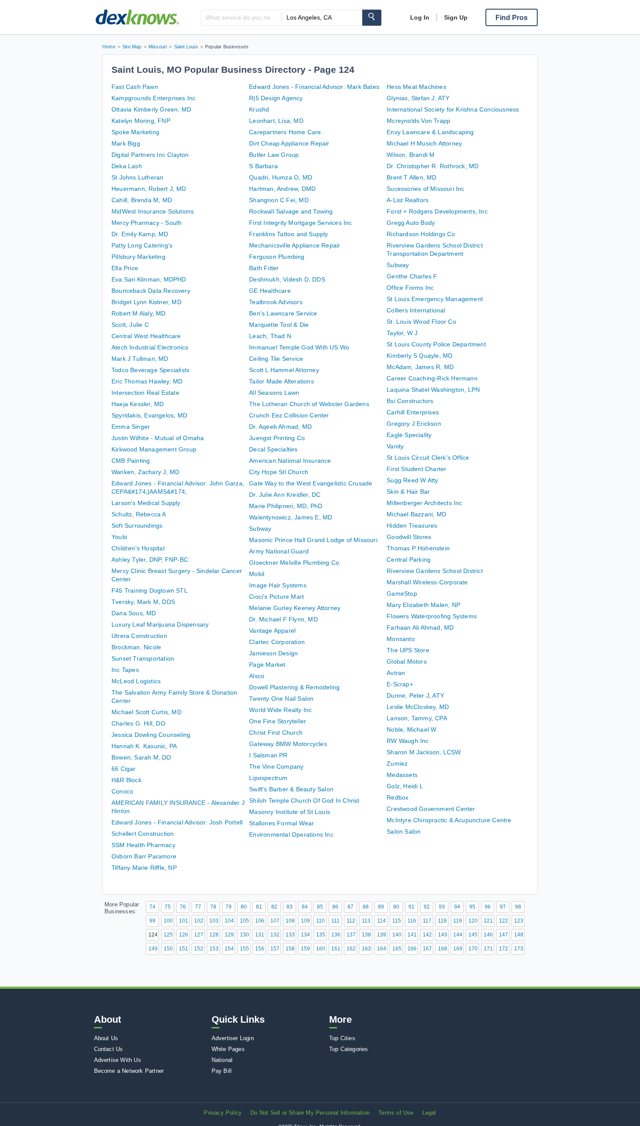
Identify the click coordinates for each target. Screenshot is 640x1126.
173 (518, 949)
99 (152, 921)
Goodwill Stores (409, 536)
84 (305, 907)
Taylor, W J (402, 332)
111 (335, 921)
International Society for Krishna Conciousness (453, 109)
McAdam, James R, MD (420, 366)
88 (366, 907)
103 (214, 921)
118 (442, 921)
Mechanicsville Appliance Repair (294, 245)
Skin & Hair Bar (408, 491)
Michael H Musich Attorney (424, 143)
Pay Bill (222, 1071)
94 (457, 907)
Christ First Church (276, 732)
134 (305, 935)
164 (381, 949)
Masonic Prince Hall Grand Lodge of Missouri (313, 539)
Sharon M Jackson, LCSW (424, 752)
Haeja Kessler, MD (137, 403)
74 (152, 907)
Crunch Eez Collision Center (289, 415)
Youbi (119, 536)
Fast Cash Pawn (134, 86)
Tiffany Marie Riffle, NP (144, 867)
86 (335, 907)
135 (320, 935)
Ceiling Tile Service (276, 358)
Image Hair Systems (278, 585)
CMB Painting (130, 460)
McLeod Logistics (136, 681)
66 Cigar (123, 768)
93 (442, 907)
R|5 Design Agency (276, 98)
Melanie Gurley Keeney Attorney (294, 607)
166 (412, 949)
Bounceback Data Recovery (150, 290)
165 (396, 949)
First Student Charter (416, 468)
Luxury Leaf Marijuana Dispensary (160, 624)
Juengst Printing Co (277, 437)
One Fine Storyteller (277, 721)
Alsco (256, 675)
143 (442, 935)
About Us (106, 1038)
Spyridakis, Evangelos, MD (149, 415)
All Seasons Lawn (274, 392)
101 (183, 921)
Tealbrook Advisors (276, 301)
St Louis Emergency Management (435, 298)
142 (427, 935)
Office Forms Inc (410, 287)
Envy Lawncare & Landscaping (430, 132)
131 (259, 935)
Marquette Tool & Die (279, 324)
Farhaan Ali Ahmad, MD (420, 627)
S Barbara (263, 166)
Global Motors (407, 661)
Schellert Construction (142, 833)
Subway (260, 528)
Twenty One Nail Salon (281, 698)
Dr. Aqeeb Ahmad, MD (280, 426)
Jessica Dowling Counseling (150, 734)
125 (168, 935)
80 (244, 907)
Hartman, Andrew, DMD (282, 188)
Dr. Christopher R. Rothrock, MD (432, 166)
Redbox (397, 797)
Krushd (259, 109)
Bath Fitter (264, 268)
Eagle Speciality (409, 434)
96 (488, 907)
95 (472, 907)
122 (503, 921)
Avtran (396, 672)
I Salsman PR (268, 755)
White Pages (228, 1049)
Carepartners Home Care (285, 132)
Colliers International (416, 310)
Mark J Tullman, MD (139, 358)
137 (351, 935)
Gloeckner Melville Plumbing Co (294, 562)
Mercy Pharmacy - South (146, 222)
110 (320, 921)
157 (275, 949)
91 (411, 907)
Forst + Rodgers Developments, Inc (437, 211)
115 (396, 921)
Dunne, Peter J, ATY (415, 695)
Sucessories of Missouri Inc (425, 188)
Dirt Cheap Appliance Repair (289, 143)
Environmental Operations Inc (291, 834)
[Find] (371, 18)
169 (457, 949)
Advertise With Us (117, 1060)
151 (183, 949)
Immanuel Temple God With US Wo (299, 347)
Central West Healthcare (146, 335)
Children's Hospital (138, 548)
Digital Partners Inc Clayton (150, 154)
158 (290, 949)
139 (381, 935)
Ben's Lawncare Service (283, 313)
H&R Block (126, 780)
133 (290, 935)
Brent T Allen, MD (411, 177)
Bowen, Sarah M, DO (141, 757)
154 (229, 949)
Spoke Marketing (135, 132)
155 (244, 949)
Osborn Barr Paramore (143, 856)
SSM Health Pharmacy (143, 844)
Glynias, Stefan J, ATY (418, 98)
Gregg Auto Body (411, 222)
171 (488, 949)
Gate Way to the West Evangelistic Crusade (310, 483)
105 (244, 921)
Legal (429, 1112)
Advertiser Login (233, 1038)
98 (518, 907)
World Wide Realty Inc (280, 709)
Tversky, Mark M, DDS (143, 601)
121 (488, 921)
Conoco (122, 791)
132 (275, 935)
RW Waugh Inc (407, 740)
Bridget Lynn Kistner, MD (146, 301)
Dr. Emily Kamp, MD (139, 234)
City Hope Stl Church (278, 471)
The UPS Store (408, 650)
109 (305, 921)
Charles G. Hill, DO (138, 723)
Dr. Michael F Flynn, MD (283, 619)
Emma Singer (130, 426)
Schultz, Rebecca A (138, 514)
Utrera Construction (139, 635)
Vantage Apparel (272, 630)
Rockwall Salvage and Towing (291, 211)
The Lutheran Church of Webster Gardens (309, 403)
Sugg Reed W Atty (412, 480)
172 (503, 949)
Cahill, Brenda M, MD (141, 200)
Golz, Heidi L (405, 786)
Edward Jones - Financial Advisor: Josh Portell (177, 822)
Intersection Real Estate (145, 392)
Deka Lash (126, 166)
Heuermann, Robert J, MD (148, 188)
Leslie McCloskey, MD (418, 706)
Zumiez (397, 763)
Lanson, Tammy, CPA (417, 718)
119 (457, 921)
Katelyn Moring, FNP (140, 120)
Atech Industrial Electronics (150, 347)
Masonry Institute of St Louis (289, 811)
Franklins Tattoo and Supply (288, 234)
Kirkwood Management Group (153, 449)
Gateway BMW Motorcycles (288, 743)
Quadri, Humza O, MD (280, 177)
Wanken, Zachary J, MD (145, 471)
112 (351, 921)
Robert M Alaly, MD (138, 313)
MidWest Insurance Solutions (152, 211)
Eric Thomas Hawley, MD (146, 381)
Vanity (395, 446)
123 (518, 921)
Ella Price (124, 268)
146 (488, 935)
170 (473, 949)
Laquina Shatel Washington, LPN (433, 389)
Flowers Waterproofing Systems (432, 616)
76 (183, 907)
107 (275, 921)
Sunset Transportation (142, 658)
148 (518, 935)
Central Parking (409, 559)
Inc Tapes (125, 669)
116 (412, 921)
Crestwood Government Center (431, 808)
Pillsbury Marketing (138, 256)
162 (351, 949)
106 (259, 921)
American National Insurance (290, 460)
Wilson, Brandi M (411, 154)
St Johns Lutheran (137, 177)
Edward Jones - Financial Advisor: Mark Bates (314, 86)
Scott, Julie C (130, 324)
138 (366, 935)
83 (289, 907)
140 (396, 935)
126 (183, 935)
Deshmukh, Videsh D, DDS (287, 279)
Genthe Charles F (412, 276)
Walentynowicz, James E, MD (290, 517)
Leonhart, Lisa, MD (276, 120)
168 (442, 949)
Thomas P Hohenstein (418, 548)
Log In (419, 17)
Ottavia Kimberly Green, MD (151, 109)
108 (290, 921)
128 (214, 935)
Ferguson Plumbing (276, 256)
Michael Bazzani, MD (416, 514)
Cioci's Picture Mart (276, 596)
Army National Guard (279, 551)
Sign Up (456, 17)
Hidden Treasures (412, 525)
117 (427, 921)
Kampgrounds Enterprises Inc (153, 98)
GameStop (402, 593)
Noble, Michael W (411, 729)
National (222, 1060)
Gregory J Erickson (414, 423)
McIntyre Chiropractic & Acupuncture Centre (449, 820)
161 (335, 949)
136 (335, 935)
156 (259, 949)
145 (473, 935)
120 (473, 921)
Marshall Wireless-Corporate (427, 582)
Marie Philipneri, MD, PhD (285, 505)
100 (168, 921)
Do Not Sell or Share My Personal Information (310, 1112)
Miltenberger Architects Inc (424, 502)
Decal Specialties (273, 449)
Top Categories (348, 1049)
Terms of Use (395, 1112)
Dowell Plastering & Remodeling (294, 687)
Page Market (267, 664)
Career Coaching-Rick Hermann (432, 378)
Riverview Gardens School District (435, 570)
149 (153, 949)
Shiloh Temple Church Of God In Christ (304, 800)
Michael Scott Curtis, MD (146, 712)
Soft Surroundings (136, 525)
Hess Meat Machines (416, 86)
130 (244, 935)
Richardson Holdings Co (421, 234)
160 (320, 949)
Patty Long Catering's (141, 245)
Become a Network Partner (129, 1071)
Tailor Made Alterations (281, 381)
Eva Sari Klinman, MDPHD (148, 279)
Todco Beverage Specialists (150, 369)
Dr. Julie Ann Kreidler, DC (284, 494)
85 (320, 907)
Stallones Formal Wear (281, 823)
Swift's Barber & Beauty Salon (291, 789)
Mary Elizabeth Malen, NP (423, 604)
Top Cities (342, 1038)
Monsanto (401, 638)
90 (396, 907)
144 (457, 935)
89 (381, 907)
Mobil (256, 573)
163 (366, 949)
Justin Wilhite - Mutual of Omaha (157, 437)
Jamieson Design (273, 653)
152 (198, 949)
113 (366, 921)
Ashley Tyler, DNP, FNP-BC (149, 559)
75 (168, 907)
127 (198, 935)
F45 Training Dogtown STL (149, 590)
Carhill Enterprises (413, 412)
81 (259, 907)
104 (229, 921)
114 (381, 921)
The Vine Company (276, 766)
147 (503, 935)
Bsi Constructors (410, 400)
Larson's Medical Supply (146, 502)
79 (229, 907)
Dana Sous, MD (133, 613)
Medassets (402, 774)
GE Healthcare (270, 290)
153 (214, 949)
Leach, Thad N (270, 335)
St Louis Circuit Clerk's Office (428, 457)
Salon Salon (404, 831)
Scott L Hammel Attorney (284, 369)
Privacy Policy (223, 1112)
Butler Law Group (274, 154)
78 (213, 907)
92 (427, 907)
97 (503, 907)
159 (305, 949)
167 (427, 949)
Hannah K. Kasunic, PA (144, 746)
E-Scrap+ (400, 684)
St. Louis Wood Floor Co (421, 321)
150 (168, 949)
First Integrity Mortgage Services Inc (300, 222)
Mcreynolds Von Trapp (418, 120)
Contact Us (108, 1049)
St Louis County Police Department (436, 344)
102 (198, 921)
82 (274, 907)
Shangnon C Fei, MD (279, 200)
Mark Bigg (125, 143)
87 (350, 907)
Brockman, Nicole (136, 647)
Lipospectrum (268, 777)
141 (412, 935)
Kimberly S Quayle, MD (419, 355)
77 (198, 907)
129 (229, 935)
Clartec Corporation (277, 641)
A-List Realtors (407, 200)
